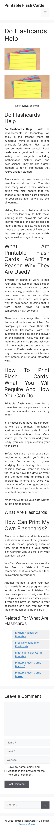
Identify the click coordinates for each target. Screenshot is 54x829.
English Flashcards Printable (26, 634)
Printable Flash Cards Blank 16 (28, 664)
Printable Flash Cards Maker (28, 674)
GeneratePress (27, 824)
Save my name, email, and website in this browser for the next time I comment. (26, 770)
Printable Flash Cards (24, 5)
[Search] (45, 805)
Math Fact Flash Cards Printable (28, 654)
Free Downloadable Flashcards (27, 644)
